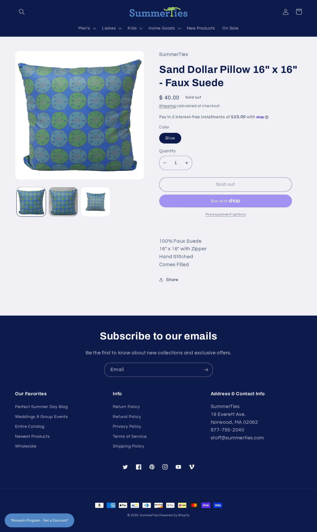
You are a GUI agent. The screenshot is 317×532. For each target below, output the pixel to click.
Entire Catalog (30, 426)
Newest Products (32, 436)
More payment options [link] (225, 214)
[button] (21, 11)
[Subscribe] (206, 370)
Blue (170, 138)
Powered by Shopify (174, 515)
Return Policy (126, 407)
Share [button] (172, 279)
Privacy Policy (127, 426)
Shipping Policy (128, 446)
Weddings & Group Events (41, 417)
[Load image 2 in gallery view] (63, 201)
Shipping (167, 106)
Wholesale (25, 446)
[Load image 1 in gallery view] (31, 201)
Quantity (167, 151)
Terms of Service (129, 436)
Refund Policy (127, 417)
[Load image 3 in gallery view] (95, 201)
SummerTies (149, 515)
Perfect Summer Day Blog (41, 407)
